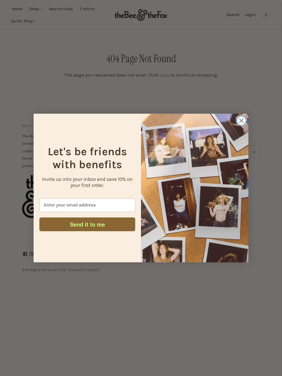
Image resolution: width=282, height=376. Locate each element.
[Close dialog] (241, 121)
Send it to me (87, 224)
